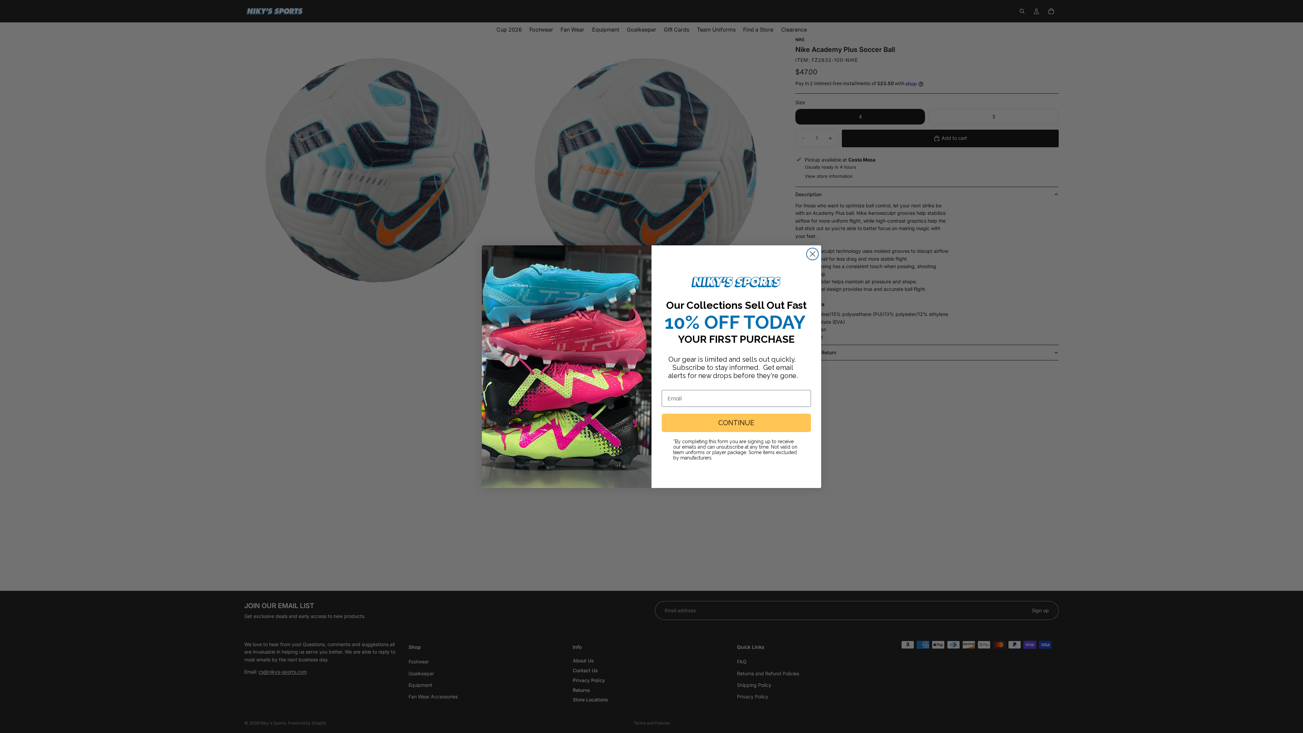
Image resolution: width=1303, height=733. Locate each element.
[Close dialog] (812, 254)
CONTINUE (736, 423)
